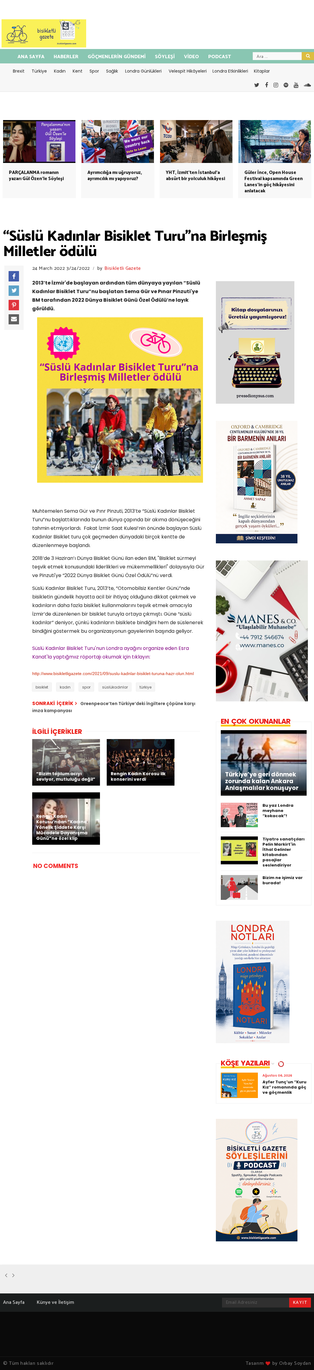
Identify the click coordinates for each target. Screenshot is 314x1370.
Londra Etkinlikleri (230, 71)
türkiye (145, 687)
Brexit (19, 71)
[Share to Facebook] (14, 276)
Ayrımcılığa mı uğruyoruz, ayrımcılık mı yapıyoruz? (114, 176)
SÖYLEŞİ (165, 57)
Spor (94, 71)
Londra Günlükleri (143, 71)
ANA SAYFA (30, 57)
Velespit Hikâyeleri (188, 71)
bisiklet (42, 687)
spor (86, 687)
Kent (77, 71)
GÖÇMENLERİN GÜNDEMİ (117, 57)
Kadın (60, 71)
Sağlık (112, 71)
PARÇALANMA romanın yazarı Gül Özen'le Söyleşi (36, 176)
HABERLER (66, 57)
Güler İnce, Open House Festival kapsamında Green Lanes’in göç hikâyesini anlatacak (273, 182)
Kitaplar (262, 71)
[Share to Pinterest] (14, 305)
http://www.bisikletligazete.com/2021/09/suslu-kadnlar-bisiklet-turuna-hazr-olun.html (113, 673)
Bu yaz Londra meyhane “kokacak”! (277, 810)
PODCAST (219, 57)
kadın (65, 687)
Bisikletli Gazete (123, 268)
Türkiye (39, 71)
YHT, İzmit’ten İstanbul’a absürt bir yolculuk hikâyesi (195, 176)
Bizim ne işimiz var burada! (282, 880)
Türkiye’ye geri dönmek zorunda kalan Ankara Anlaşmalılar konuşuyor (261, 781)
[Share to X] (14, 290)
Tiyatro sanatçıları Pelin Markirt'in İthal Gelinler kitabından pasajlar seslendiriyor (283, 852)
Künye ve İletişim (55, 1302)
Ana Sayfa (14, 1302)
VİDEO (191, 57)
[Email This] (14, 319)
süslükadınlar (115, 687)
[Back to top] (299, 1355)
